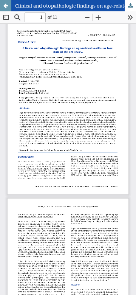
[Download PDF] (130, 5)
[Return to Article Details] (5, 5)
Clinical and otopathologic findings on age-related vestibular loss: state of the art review (75, 5)
